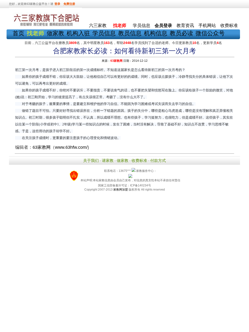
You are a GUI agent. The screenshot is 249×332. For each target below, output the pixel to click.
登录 (57, 4)
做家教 (55, 33)
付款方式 (158, 160)
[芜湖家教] (45, 26)
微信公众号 (210, 33)
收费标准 (229, 25)
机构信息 (155, 33)
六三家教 (98, 25)
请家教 (108, 160)
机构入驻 (78, 33)
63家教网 (116, 60)
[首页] (98, 15)
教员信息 (130, 33)
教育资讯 (185, 25)
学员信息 (141, 25)
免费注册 (69, 4)
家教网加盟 (120, 189)
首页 (18, 33)
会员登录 (163, 25)
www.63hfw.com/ (71, 147)
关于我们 (91, 160)
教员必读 (181, 33)
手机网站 (207, 25)
